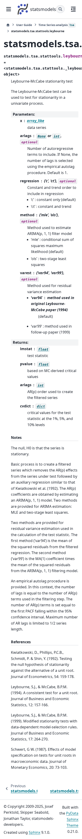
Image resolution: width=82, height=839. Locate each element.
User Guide (24, 25)
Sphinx (34, 832)
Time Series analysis (56, 25)
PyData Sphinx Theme (72, 819)
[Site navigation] (9, 9)
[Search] (60, 9)
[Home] (8, 25)
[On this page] (73, 9)
